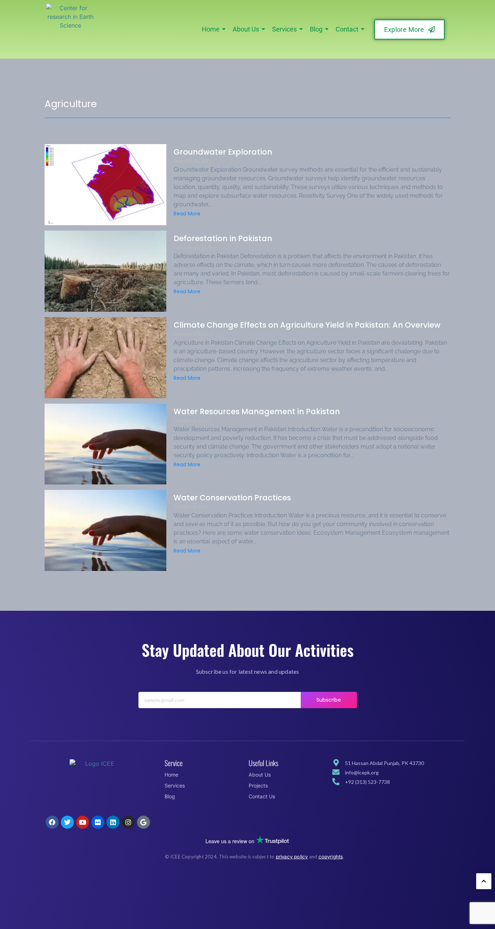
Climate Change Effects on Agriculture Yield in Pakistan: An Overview (307, 325)
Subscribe (328, 699)
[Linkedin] (113, 822)
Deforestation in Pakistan (223, 238)
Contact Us (262, 796)
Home (171, 775)
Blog (170, 796)
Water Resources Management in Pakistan (257, 411)
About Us (260, 775)
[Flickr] (97, 822)
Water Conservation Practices (232, 497)
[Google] (143, 822)
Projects (258, 785)
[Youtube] (82, 822)
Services (175, 785)
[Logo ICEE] (97, 786)
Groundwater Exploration (223, 152)
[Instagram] (128, 822)
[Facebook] (52, 822)
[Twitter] (67, 822)
